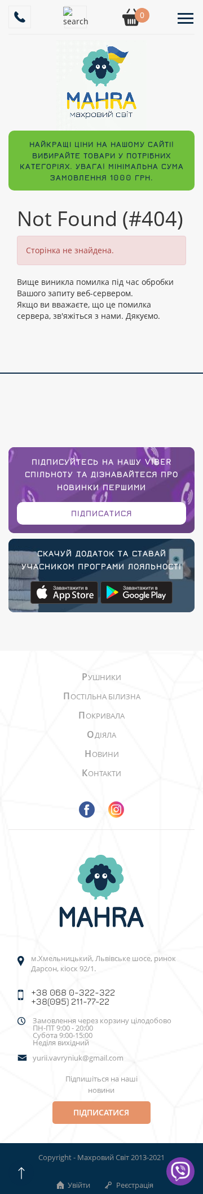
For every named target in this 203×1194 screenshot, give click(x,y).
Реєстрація (134, 1185)
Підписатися (101, 513)
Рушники (101, 677)
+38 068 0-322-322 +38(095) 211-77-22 (73, 997)
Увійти (79, 1185)
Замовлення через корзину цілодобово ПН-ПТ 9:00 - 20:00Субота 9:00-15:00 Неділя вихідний (102, 1031)
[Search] (75, 17)
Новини (102, 754)
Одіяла (101, 735)
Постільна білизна (101, 696)
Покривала (101, 716)
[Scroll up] (21, 1173)
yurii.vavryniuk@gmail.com (78, 1058)
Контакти (101, 773)
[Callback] (19, 17)
